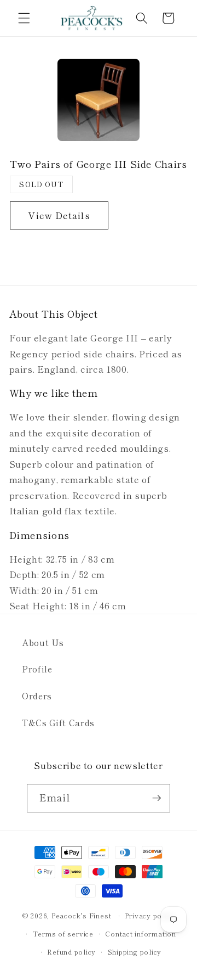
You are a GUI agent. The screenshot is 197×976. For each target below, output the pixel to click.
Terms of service (63, 933)
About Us (42, 642)
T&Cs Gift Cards (58, 722)
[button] (24, 18)
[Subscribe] (156, 798)
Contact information (140, 933)
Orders (37, 695)
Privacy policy (150, 915)
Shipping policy (135, 951)
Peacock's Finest (81, 915)
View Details (59, 215)
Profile (37, 669)
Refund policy (71, 951)
